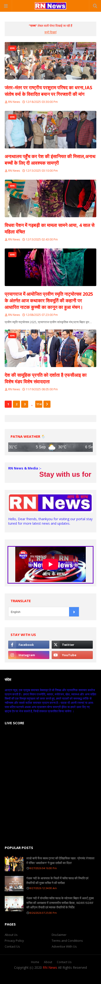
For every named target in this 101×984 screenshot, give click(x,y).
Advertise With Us (64, 946)
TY (48, 977)
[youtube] (72, 655)
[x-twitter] (72, 645)
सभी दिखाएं (50, 32)
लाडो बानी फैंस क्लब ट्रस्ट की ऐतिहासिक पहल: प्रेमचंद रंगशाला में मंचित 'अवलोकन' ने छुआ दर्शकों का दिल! (60, 860)
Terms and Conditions (67, 940)
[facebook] (28, 645)
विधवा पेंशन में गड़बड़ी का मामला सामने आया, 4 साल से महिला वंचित (49, 228)
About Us (11, 935)
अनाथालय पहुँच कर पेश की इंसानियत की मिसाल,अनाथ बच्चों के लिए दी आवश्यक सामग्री (50, 159)
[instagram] (28, 655)
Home (35, 962)
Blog (76, 977)
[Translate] (74, 611)
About (48, 962)
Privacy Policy (14, 940)
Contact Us (12, 946)
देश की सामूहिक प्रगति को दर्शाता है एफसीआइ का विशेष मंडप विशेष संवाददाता (46, 378)
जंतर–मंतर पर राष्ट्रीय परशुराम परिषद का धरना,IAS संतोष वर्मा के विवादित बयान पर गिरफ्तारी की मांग (48, 90)
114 (38, 404)
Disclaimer (59, 935)
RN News (14, 102)
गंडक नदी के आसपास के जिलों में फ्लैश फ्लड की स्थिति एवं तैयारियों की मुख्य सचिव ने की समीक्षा (57, 880)
